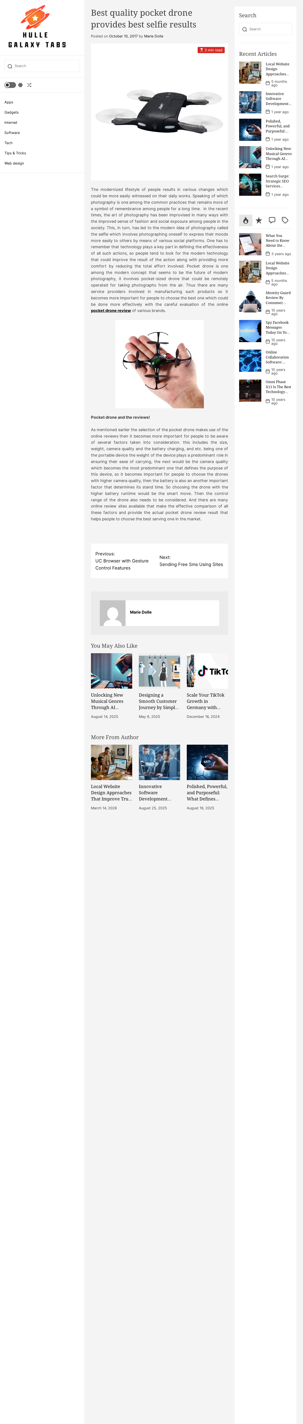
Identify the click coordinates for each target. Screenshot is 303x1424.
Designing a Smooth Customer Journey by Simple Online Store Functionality (158, 707)
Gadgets (11, 112)
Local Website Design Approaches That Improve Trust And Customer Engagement (111, 798)
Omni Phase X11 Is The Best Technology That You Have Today (278, 392)
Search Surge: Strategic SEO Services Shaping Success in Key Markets (278, 188)
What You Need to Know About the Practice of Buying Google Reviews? (278, 248)
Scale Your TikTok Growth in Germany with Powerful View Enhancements (205, 707)
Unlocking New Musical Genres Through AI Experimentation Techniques (109, 707)
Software (12, 132)
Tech (8, 143)
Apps (8, 102)
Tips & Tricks (15, 153)
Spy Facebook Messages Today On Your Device (278, 330)
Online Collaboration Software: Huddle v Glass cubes (278, 362)
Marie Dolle (153, 36)
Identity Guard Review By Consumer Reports (278, 300)
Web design (14, 163)
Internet (10, 122)
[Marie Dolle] (113, 613)
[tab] (245, 220)
